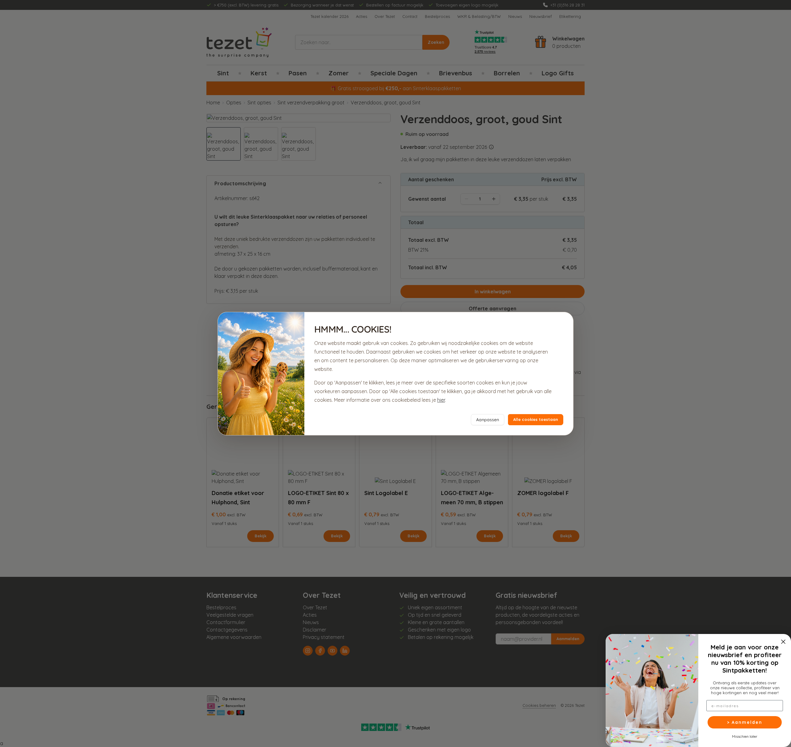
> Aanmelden (744, 722)
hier (441, 400)
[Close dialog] (783, 641)
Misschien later (744, 736)
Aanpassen (487, 419)
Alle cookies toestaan (535, 419)
